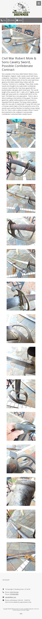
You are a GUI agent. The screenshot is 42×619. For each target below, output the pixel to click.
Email (20, 20)
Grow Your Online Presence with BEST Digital (26, 609)
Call (4, 20)
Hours (12, 20)
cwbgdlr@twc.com (10, 597)
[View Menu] (38, 3)
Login (21, 613)
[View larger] (21, 133)
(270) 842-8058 (14, 594)
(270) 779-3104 (14, 592)
